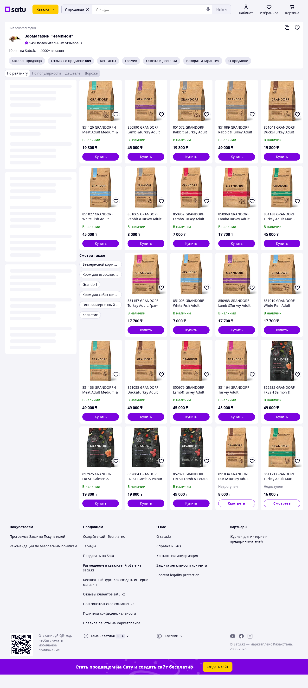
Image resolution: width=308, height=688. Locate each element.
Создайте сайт (95, 536)
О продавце (238, 60)
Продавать (92, 555)
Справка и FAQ (168, 546)
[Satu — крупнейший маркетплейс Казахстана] (15, 9)
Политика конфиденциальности (109, 613)
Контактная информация (177, 555)
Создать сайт (217, 666)
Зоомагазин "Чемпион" (49, 36)
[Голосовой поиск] (208, 9)
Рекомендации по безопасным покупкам (43, 546)
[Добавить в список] (116, 114)
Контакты (108, 60)
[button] (100, 157)
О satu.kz (163, 536)
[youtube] (233, 636)
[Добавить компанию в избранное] (297, 28)
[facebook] (241, 636)
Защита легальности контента (181, 565)
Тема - (103, 636)
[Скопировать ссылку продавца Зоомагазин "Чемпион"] (287, 28)
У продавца (74, 9)
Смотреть (236, 503)
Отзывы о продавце (71, 60)
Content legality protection (177, 575)
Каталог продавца (27, 60)
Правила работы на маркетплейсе (111, 623)
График (131, 60)
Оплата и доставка (161, 60)
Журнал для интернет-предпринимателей (248, 539)
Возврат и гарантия (202, 60)
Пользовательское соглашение (109, 603)
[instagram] (250, 636)
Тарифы (89, 546)
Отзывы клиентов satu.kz (104, 594)
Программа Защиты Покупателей (37, 536)
